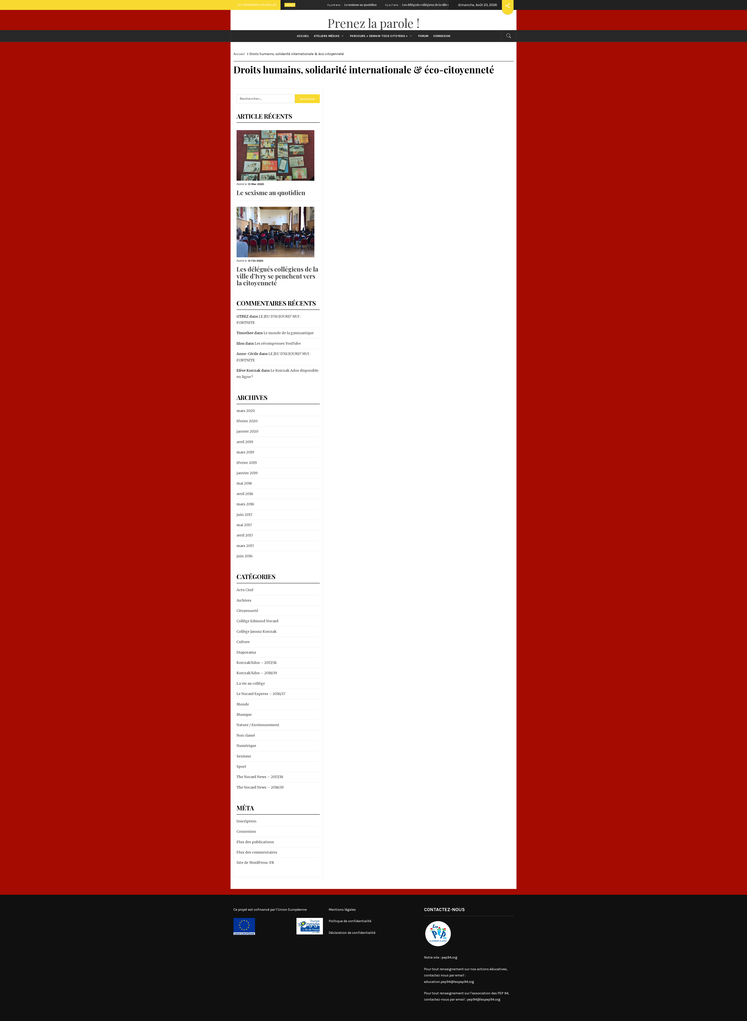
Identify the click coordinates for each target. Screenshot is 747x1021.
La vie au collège (251, 683)
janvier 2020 (247, 431)
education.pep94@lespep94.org (449, 982)
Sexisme (244, 756)
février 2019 (247, 462)
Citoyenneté (247, 610)
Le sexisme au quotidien (271, 192)
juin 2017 (244, 514)
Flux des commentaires (257, 852)
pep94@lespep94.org (483, 999)
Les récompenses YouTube (278, 343)
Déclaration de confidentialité (352, 933)
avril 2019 (245, 442)
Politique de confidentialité (350, 921)
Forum (423, 36)
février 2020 (247, 421)
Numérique (246, 745)
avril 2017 (245, 535)
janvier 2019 (247, 473)
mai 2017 (244, 525)
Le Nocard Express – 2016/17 (261, 693)
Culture (243, 642)
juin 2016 (245, 556)
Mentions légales (342, 909)
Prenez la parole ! (373, 23)
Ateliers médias (327, 36)
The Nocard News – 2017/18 (260, 777)
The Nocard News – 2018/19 (260, 787)
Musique (244, 714)
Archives (244, 600)
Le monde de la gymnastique (289, 333)
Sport (241, 766)
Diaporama (246, 652)
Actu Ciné (245, 590)
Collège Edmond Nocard (257, 621)
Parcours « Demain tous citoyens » (379, 36)
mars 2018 (245, 504)
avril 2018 (245, 494)
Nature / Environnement (258, 725)
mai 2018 (244, 483)
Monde (243, 704)
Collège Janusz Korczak (257, 631)
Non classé (246, 735)
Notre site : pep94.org (440, 957)
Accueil (303, 36)
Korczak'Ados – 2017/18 (257, 662)
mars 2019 (245, 452)
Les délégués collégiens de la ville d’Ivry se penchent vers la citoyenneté (382, 5)
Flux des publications (255, 842)
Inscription (246, 821)
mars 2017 (245, 545)
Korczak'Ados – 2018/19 (257, 673)
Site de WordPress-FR (255, 862)
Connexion (441, 36)
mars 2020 (246, 410)
